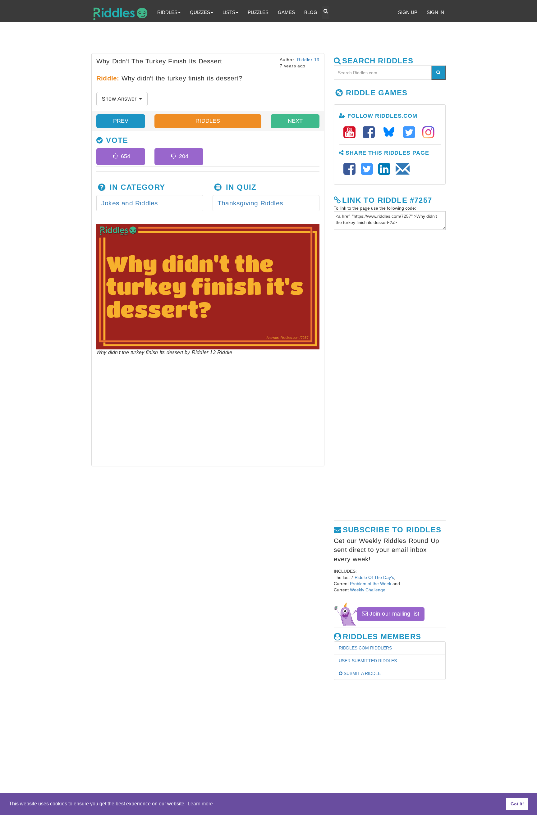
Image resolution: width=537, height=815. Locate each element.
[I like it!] (115, 156)
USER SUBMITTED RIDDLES (368, 660)
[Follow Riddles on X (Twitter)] (411, 132)
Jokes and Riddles (129, 203)
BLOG (310, 12)
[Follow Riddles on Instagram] (428, 132)
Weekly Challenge (367, 589)
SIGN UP (407, 12)
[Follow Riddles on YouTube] (351, 132)
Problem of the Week (370, 583)
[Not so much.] (173, 156)
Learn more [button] (200, 803)
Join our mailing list (393, 614)
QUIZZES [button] (200, 12)
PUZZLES (258, 12)
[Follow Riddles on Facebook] (371, 132)
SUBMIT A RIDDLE (361, 673)
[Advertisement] (242, 39)
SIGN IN (435, 12)
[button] (325, 12)
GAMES (286, 12)
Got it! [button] (517, 803)
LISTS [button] (229, 12)
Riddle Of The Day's (374, 577)
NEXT (295, 121)
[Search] (438, 73)
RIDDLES (207, 121)
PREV (121, 121)
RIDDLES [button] (167, 12)
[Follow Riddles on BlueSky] (391, 132)
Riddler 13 (308, 59)
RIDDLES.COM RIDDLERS (365, 647)
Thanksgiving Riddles (250, 203)
